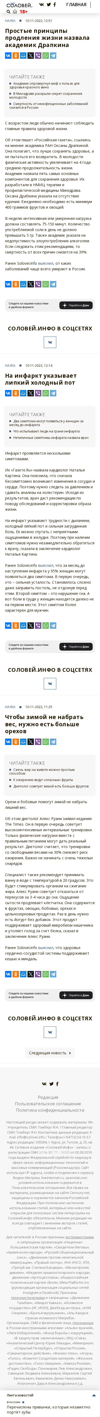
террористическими (28, 1297)
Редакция (48, 1097)
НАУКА (10, 20)
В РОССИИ (13, 1402)
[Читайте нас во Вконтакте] (41, 4)
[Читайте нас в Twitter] (49, 4)
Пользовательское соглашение (48, 1104)
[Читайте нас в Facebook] (55, 4)
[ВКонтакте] (8, 55)
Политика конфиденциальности (50, 1110)
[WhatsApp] (45, 55)
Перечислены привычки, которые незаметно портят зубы (48, 1409)
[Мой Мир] (23, 55)
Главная (76, 4)
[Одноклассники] (16, 55)
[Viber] (38, 55)
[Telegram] (53, 55)
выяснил (45, 263)
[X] (30, 55)
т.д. (80, 1383)
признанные (83, 1323)
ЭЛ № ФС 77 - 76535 (54, 1152)
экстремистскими (79, 1237)
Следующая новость (47, 1052)
